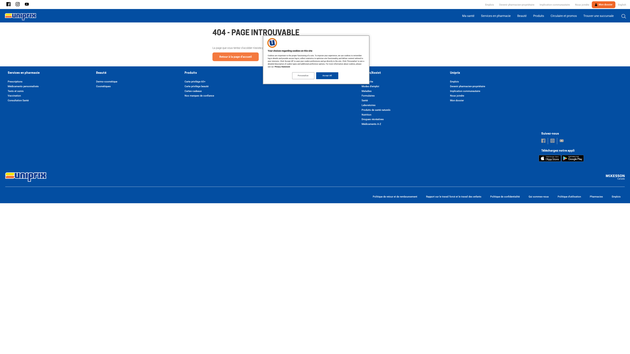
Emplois (489, 4)
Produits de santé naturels (376, 109)
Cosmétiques (103, 86)
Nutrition (366, 114)
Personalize (303, 75)
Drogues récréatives (373, 119)
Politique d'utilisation (569, 196)
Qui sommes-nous (539, 196)
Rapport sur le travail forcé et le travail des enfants (453, 196)
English (622, 4)
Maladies (367, 91)
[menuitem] (469, 16)
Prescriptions (15, 81)
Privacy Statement (282, 67)
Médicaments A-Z (371, 124)
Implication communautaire (555, 4)
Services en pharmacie (24, 73)
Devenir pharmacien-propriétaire (516, 4)
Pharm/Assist (371, 73)
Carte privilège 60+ (195, 81)
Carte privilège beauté (197, 86)
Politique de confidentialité (505, 196)
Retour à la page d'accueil (235, 56)
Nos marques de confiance (199, 95)
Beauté (101, 73)
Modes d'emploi (370, 86)
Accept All (327, 75)
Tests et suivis (16, 91)
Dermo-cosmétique (106, 81)
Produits (191, 73)
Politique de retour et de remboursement (395, 196)
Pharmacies (596, 196)
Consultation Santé (18, 100)
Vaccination (14, 95)
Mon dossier (605, 4)
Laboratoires (369, 105)
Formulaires (368, 95)
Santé (365, 100)
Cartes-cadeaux (193, 91)
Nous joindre (582, 4)
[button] (8, 4)
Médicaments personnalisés (23, 86)
